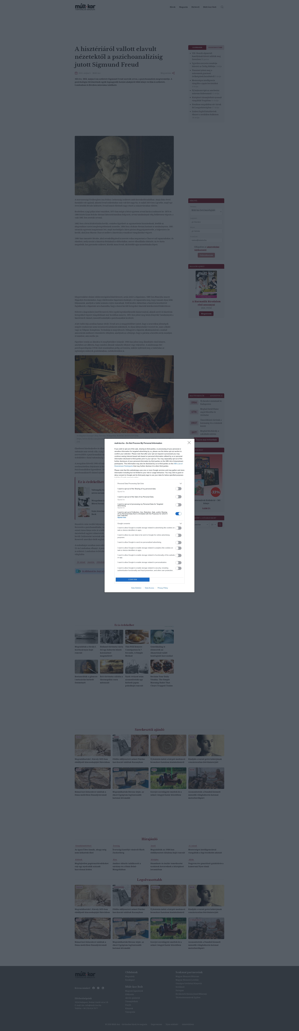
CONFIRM (132, 579)
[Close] (190, 443)
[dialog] (149, 515)
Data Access (149, 588)
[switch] (178, 488)
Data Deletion (136, 588)
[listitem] (149, 483)
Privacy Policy (163, 588)
